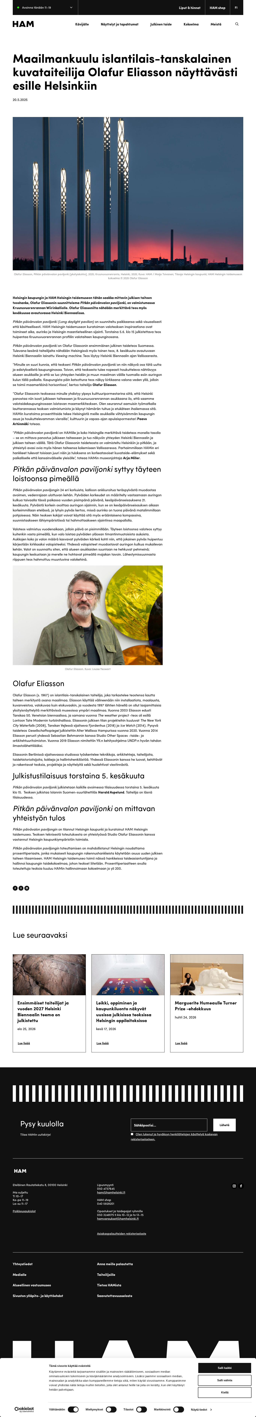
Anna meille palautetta (115, 1264)
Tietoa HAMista (109, 1285)
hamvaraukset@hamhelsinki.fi (118, 1218)
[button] (236, 24)
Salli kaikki (225, 1367)
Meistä (216, 24)
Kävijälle (82, 24)
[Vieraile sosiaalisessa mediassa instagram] (234, 1186)
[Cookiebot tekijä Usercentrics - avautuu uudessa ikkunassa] (24, 1410)
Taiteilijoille (106, 1274)
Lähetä (224, 1125)
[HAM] (23, 24)
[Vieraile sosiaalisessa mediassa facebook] (241, 1186)
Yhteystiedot (23, 1264)
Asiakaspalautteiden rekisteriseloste (121, 1233)
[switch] (111, 1410)
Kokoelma (191, 24)
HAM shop (217, 7)
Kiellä (224, 1392)
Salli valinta (224, 1380)
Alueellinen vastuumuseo (32, 1285)
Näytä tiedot (199, 1409)
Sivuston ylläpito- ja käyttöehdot (38, 1296)
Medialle (19, 1274)
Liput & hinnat (190, 7)
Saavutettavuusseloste (114, 1296)
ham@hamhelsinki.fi (111, 1192)
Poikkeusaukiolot (24, 1211)
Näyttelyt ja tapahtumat (119, 24)
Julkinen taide (161, 24)
